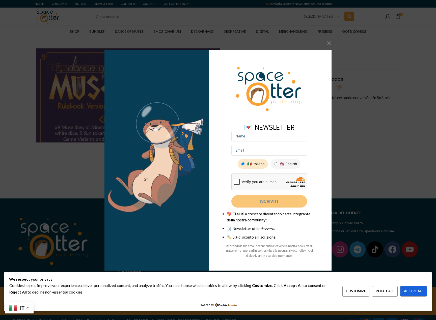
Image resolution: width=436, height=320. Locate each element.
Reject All (385, 291)
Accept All (413, 291)
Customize (356, 291)
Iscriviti (269, 201)
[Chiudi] (329, 43)
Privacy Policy (296, 250)
